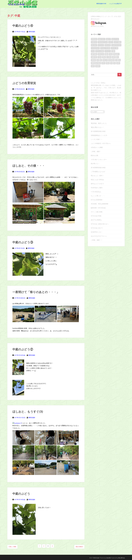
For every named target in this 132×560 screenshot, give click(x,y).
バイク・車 (114, 48)
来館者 (93, 60)
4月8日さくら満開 (97, 147)
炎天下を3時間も (96, 220)
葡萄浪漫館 (31, 32)
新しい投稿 (13, 547)
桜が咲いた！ (95, 163)
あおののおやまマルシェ (99, 236)
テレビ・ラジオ (105, 48)
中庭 (113, 51)
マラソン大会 (99, 51)
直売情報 (111, 60)
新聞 (114, 57)
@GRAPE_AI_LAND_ (97, 26)
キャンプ (107, 45)
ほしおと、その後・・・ (28, 165)
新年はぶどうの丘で (97, 184)
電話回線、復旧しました (99, 123)
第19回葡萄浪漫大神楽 (98, 131)
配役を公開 (94, 155)
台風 (111, 54)
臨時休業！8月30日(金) (98, 208)
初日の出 (100, 54)
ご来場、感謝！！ (96, 240)
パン (93, 51)
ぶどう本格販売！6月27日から (101, 143)
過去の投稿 (79, 547)
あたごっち (115, 39)
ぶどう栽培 (117, 42)
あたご (108, 39)
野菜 (107, 63)
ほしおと (94, 45)
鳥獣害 (98, 66)
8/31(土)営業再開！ (97, 200)
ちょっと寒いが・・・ (98, 196)
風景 (118, 63)
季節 (104, 57)
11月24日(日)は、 (96, 192)
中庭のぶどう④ (22, 25)
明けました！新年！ (97, 176)
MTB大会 (94, 39)
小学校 (109, 57)
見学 (103, 63)
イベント (100, 45)
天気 (99, 57)
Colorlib (108, 558)
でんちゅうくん (102, 42)
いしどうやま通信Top (115, 3)
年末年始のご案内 (96, 188)
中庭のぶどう (21, 493)
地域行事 (94, 57)
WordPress (121, 558)
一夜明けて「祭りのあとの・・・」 (35, 292)
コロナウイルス (116, 45)
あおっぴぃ (101, 39)
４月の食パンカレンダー (99, 159)
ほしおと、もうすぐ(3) (27, 411)
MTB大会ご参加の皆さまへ (100, 224)
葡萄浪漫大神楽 (96, 63)
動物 (106, 54)
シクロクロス (95, 48)
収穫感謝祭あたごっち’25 (99, 135)
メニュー (107, 51)
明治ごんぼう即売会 (97, 180)
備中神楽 (94, 54)
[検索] (119, 74)
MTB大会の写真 (96, 216)
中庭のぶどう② (22, 349)
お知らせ (94, 42)
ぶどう (111, 42)
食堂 (93, 66)
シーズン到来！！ (96, 139)
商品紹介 (116, 54)
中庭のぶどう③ (22, 242)
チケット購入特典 (96, 212)
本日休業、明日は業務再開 (99, 204)
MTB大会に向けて (97, 228)
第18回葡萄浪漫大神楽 (98, 167)
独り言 (105, 60)
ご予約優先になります (98, 172)
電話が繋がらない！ (97, 127)
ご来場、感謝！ (96, 151)
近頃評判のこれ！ (96, 232)
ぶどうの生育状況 (24, 83)
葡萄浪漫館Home (101, 3)
